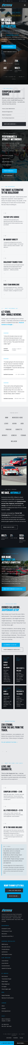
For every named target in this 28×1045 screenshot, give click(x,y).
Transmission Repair (6, 978)
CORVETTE (19, 429)
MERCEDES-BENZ (17, 418)
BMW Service (5, 944)
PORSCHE (9, 429)
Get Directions (22, 1)
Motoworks (4, 933)
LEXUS (6, 424)
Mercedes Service (6, 946)
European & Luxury (6, 928)
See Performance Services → (14, 589)
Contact (4, 1008)
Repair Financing (6, 995)
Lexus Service (5, 960)
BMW (6, 418)
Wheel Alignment (6, 984)
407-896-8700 (5, 1024)
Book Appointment (6, 1011)
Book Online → (14, 896)
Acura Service (5, 963)
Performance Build (10, 51)
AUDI (22, 424)
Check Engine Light (6, 989)
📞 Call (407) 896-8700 (7, 1043)
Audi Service (5, 951)
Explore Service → (10, 124)
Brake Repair (5, 981)
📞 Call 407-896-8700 (14, 890)
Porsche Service (5, 949)
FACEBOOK (15, 1037)
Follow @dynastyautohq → (9, 742)
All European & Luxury (7, 954)
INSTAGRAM (8, 1037)
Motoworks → (9, 175)
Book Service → (8, 46)
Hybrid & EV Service (6, 968)
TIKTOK (21, 1037)
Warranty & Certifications (8, 998)
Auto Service (5, 976)
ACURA (14, 424)
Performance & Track (7, 931)
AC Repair (4, 986)
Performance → (9, 170)
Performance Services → (12, 649)
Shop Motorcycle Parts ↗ (8, 936)
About (3, 1006)
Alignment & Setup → (11, 644)
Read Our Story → (9, 527)
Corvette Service (6, 965)
